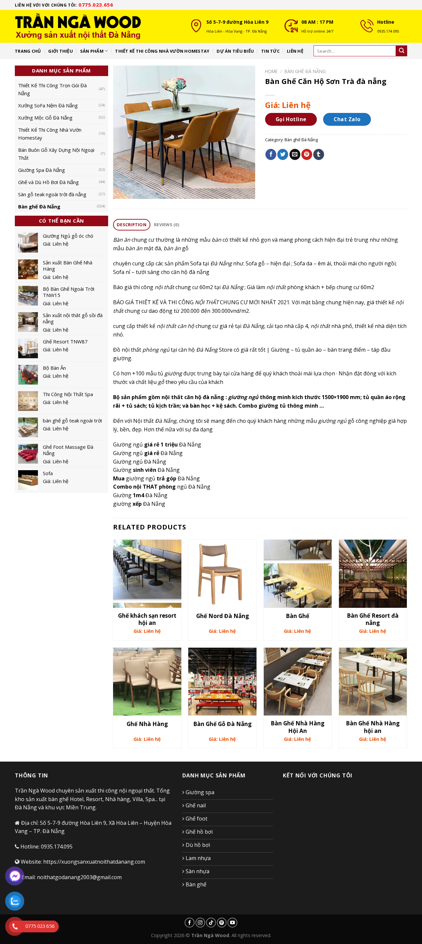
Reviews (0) (166, 225)
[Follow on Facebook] (190, 923)
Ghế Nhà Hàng (147, 724)
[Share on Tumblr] (318, 154)
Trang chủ (28, 51)
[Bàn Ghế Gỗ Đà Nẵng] (222, 682)
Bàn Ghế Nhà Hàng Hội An (297, 727)
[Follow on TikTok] (211, 923)
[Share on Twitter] (282, 154)
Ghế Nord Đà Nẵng (222, 616)
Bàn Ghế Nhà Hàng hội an (373, 727)
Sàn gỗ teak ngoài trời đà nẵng (52, 194)
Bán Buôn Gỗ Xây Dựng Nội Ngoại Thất (56, 154)
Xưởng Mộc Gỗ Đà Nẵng (45, 117)
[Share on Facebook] (270, 154)
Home (271, 71)
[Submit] (401, 51)
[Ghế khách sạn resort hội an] (147, 574)
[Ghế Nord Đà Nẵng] (222, 574)
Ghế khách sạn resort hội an (147, 619)
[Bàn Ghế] (298, 574)
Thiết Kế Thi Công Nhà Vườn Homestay (49, 133)
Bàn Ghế (297, 616)
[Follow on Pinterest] (222, 923)
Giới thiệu (60, 51)
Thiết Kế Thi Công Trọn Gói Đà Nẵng (52, 89)
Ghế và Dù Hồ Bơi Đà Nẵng (48, 182)
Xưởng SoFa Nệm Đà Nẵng (48, 105)
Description (131, 225)
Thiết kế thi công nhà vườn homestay (162, 51)
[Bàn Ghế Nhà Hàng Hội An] (298, 682)
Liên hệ (295, 51)
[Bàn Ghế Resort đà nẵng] (373, 574)
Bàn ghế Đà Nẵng (39, 206)
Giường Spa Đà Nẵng (41, 170)
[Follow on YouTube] (232, 923)
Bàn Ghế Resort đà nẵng (373, 619)
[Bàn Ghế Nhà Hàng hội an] (373, 682)
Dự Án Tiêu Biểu (235, 51)
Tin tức (270, 51)
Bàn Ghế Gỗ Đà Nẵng (222, 724)
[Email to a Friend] (294, 154)
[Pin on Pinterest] (306, 154)
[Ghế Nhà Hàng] (147, 682)
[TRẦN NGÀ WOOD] (97, 26)
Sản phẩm (92, 51)
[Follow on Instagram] (200, 923)
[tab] (131, 224)
